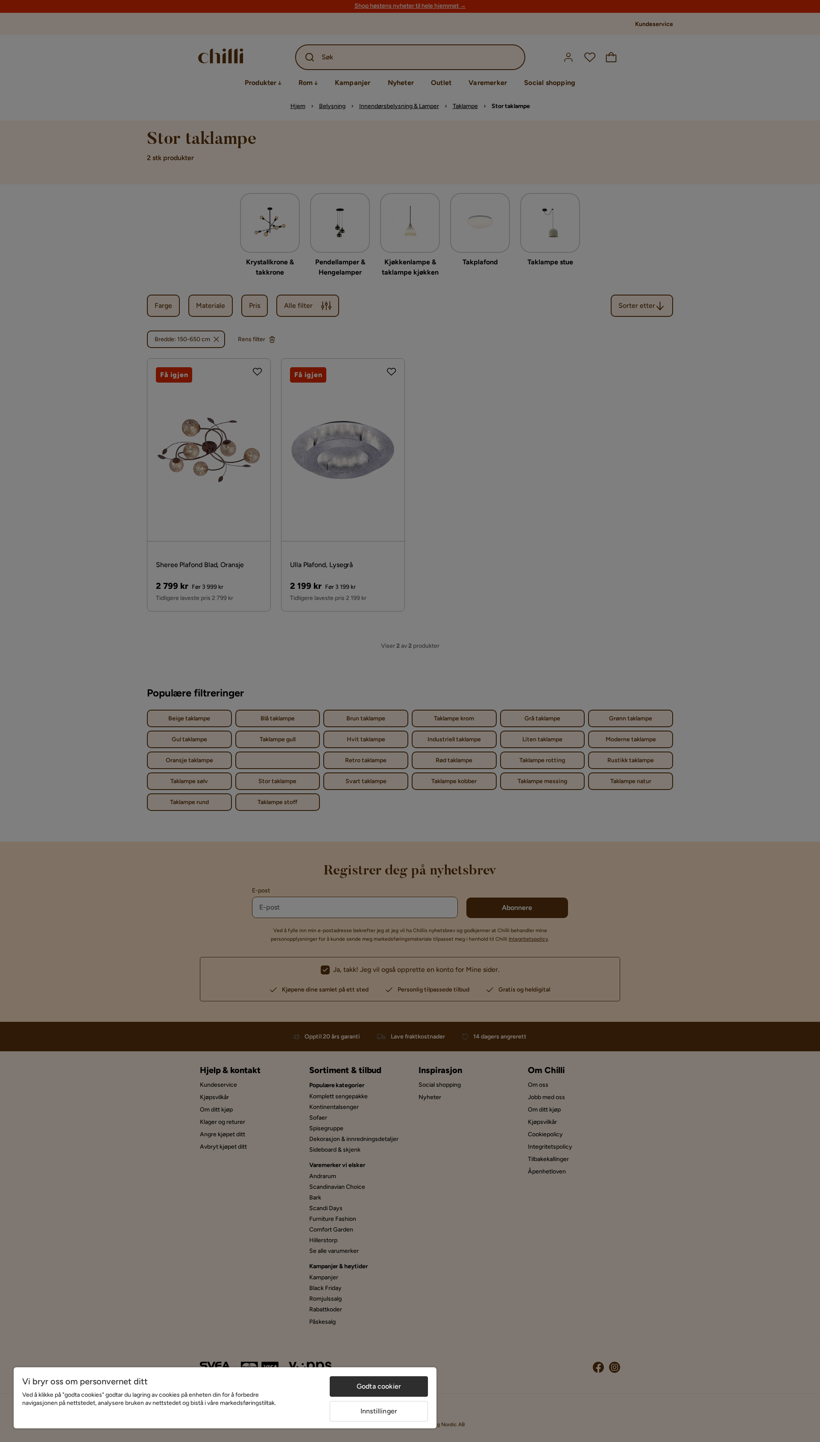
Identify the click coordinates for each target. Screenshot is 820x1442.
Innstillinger (378, 1411)
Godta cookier (379, 1386)
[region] (225, 1397)
